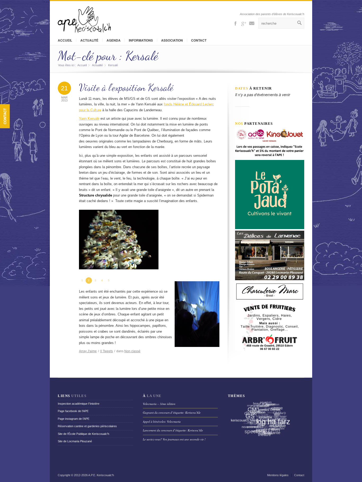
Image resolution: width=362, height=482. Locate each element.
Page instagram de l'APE (73, 418)
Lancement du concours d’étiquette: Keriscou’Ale (173, 430)
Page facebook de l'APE (73, 411)
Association (172, 40)
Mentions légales (278, 475)
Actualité (89, 40)
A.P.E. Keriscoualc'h (101, 475)
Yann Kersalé (89, 118)
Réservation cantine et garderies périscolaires (87, 426)
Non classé (132, 351)
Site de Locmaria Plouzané (75, 441)
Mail (251, 23)
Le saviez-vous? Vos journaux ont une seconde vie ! (174, 439)
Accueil (65, 40)
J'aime (88, 351)
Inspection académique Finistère (78, 403)
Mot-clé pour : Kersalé (108, 55)
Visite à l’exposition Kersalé (126, 87)
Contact (4, 116)
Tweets (106, 351)
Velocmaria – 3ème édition (159, 404)
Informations (141, 40)
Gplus (243, 23)
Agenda (114, 40)
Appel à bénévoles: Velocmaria (162, 421)
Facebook (235, 23)
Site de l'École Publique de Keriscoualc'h (83, 433)
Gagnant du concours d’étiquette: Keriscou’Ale (172, 412)
